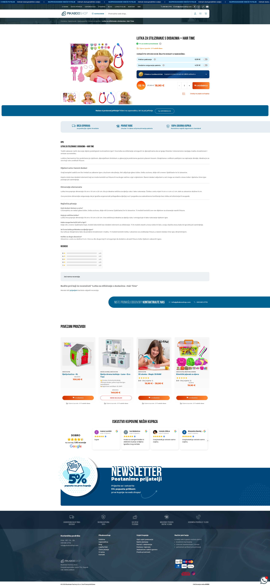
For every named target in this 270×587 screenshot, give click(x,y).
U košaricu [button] (79, 398)
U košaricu (202, 86)
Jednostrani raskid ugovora (147, 549)
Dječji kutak (72, 21)
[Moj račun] (195, 14)
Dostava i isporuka (144, 547)
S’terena (101, 6)
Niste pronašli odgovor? (139, 302)
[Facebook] (194, 6)
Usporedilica (90, 6)
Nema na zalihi (116, 398)
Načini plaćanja (142, 542)
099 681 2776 (167, 6)
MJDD (207, 584)
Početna (64, 21)
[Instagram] (198, 6)
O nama (65, 6)
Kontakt (131, 6)
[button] (130, 97)
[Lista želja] (200, 14)
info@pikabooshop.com (183, 6)
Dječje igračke (82, 21)
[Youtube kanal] (207, 6)
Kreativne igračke (94, 21)
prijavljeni (74, 290)
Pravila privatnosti (143, 552)
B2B (139, 6)
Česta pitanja (76, 6)
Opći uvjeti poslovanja (145, 539)
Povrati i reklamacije (144, 544)
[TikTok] (203, 6)
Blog (110, 6)
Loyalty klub (120, 6)
